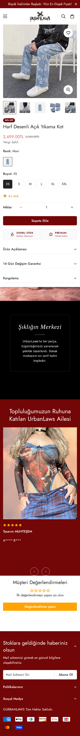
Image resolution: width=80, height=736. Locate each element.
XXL (64, 184)
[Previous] (34, 571)
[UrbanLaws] (40, 16)
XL (53, 184)
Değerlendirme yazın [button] (40, 606)
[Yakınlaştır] (68, 89)
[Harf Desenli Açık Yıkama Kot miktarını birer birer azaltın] (21, 207)
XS (8, 184)
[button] (72, 16)
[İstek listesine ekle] (68, 32)
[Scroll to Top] (73, 714)
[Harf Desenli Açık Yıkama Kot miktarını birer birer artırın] (72, 207)
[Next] (46, 571)
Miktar (7, 207)
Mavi (7, 161)
